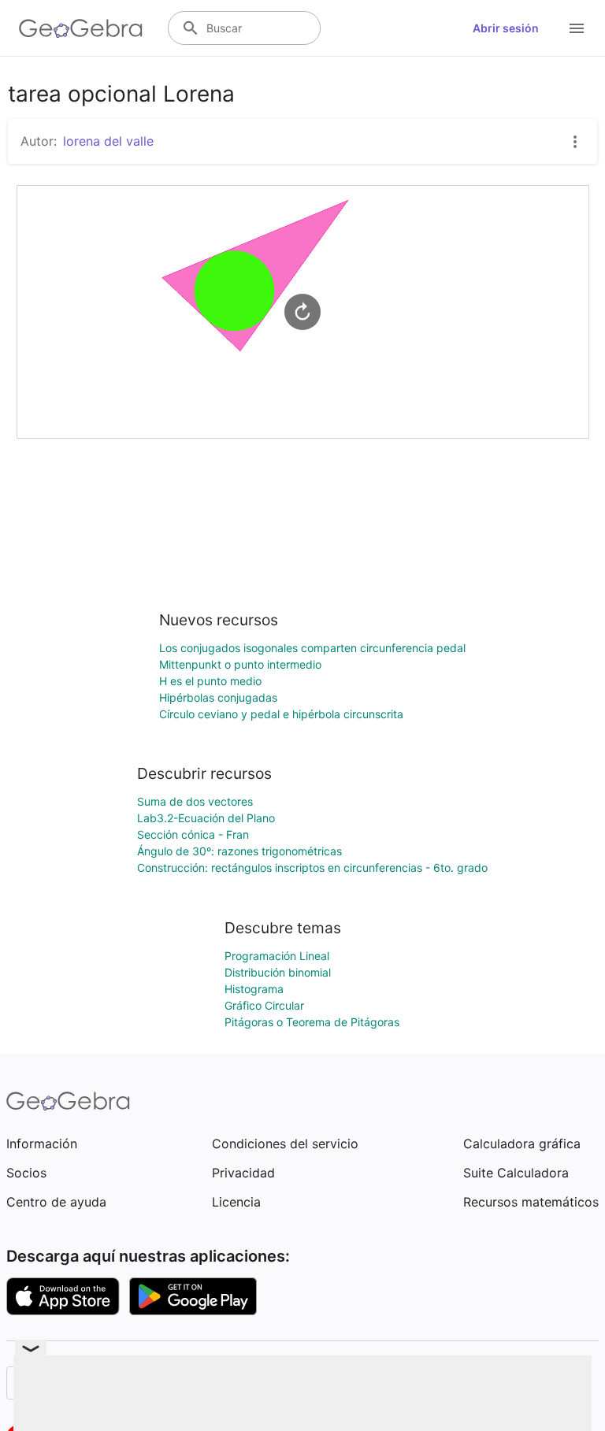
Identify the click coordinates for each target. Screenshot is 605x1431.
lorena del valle (108, 141)
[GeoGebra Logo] (81, 28)
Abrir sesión (506, 28)
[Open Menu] (576, 28)
